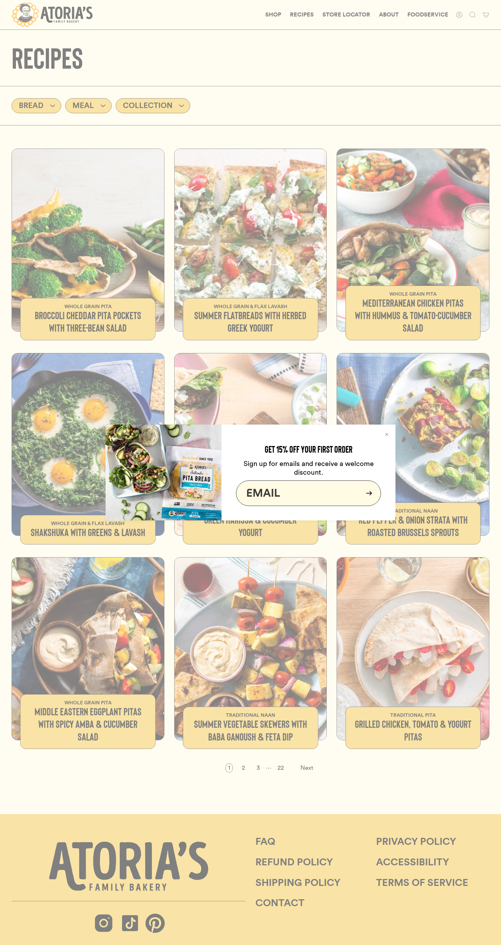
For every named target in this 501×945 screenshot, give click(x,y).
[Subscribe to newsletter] (367, 493)
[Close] (387, 433)
